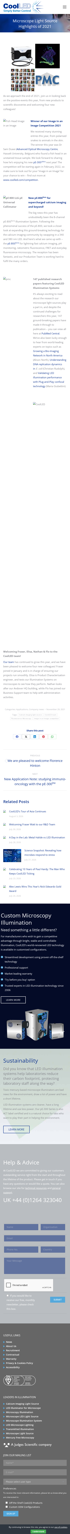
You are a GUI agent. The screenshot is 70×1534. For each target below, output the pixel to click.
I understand (38, 1531)
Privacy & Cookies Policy (19, 1363)
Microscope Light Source (20, 1433)
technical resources (36, 1188)
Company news (36, 709)
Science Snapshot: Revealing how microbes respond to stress (42, 852)
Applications (22, 709)
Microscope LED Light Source (22, 1416)
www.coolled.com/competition (20, 179)
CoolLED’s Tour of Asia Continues (27, 811)
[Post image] (4, 811)
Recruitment (13, 1350)
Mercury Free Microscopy (20, 1437)
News (9, 1341)
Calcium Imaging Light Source (22, 1403)
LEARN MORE (13, 999)
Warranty (11, 1358)
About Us (11, 1346)
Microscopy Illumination (19, 1412)
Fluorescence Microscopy (21, 718)
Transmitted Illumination (20, 1429)
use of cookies (60, 1527)
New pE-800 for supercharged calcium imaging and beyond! (47, 202)
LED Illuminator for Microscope (23, 1408)
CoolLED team (50, 715)
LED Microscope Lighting (20, 1424)
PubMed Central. (51, 333)
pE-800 (13, 243)
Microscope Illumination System (24, 1420)
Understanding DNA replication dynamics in (49, 364)
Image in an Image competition (46, 718)
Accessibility (13, 1367)
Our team (8, 662)
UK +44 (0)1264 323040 (32, 1200)
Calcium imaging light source (30, 715)
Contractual (12, 1354)
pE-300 (39, 162)
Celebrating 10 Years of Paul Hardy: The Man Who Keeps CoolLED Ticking (37, 871)
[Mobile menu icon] (65, 7)
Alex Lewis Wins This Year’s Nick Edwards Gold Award (35, 889)
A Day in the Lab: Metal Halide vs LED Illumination (37, 837)
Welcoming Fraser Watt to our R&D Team (32, 824)
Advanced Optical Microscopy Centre (37, 149)
